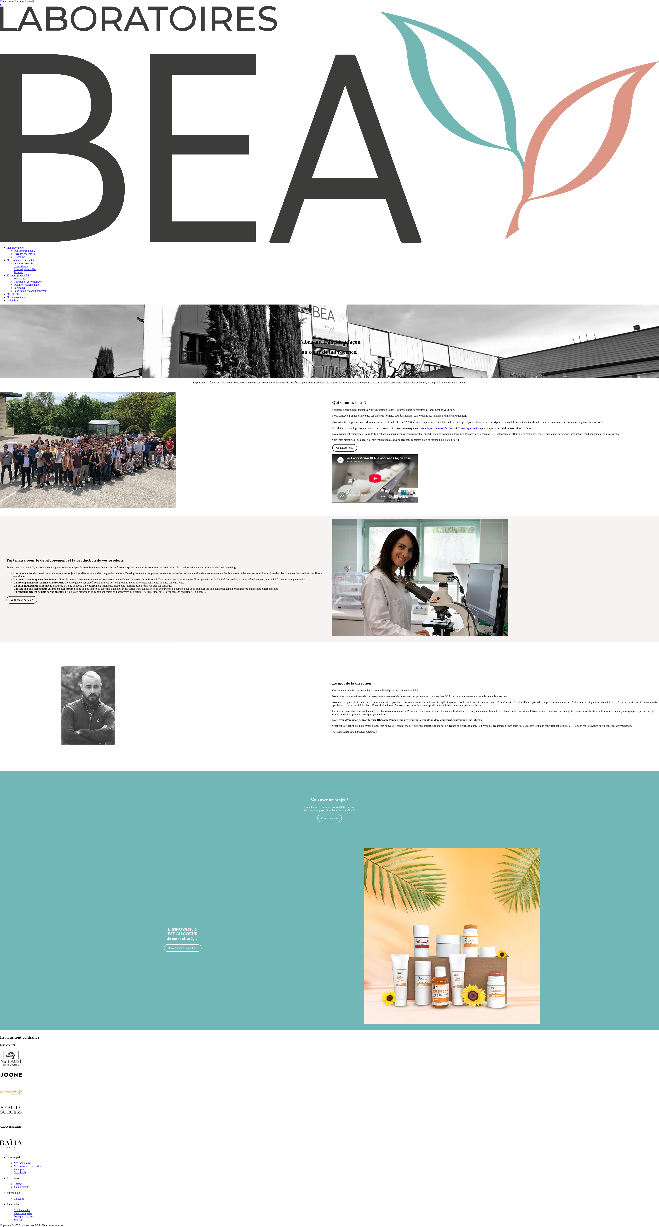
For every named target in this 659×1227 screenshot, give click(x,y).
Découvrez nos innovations (182, 947)
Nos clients (13, 294)
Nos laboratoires (16, 247)
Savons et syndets (23, 263)
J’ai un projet (7, 1)
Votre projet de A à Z (18, 275)
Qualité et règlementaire (26, 284)
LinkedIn (30, 1)
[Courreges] (11, 1134)
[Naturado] (11, 1065)
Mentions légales (23, 1213)
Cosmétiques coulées (25, 269)
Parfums (18, 272)
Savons (439, 428)
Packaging (19, 287)
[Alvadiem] (11, 1099)
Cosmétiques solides (469, 428)
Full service (20, 278)
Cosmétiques (21, 266)
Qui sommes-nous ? (24, 250)
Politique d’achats (23, 1216)
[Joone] (11, 1082)
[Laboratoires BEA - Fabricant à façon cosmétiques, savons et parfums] (329, 241)
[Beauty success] (11, 1116)
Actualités (12, 300)
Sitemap (18, 1219)
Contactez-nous (344, 447)
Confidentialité (22, 1210)
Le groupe (19, 256)
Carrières (20, 1)
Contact (18, 1183)
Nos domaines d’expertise (21, 260)
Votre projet (20, 1169)
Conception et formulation (28, 281)
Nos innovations (16, 297)
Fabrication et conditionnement (30, 290)
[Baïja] (11, 1151)
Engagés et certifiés (24, 253)
